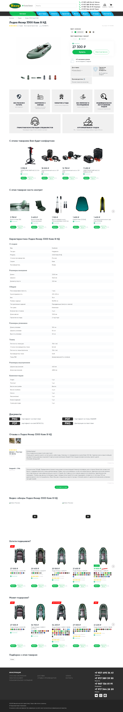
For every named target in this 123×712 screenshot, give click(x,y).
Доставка (42, 14)
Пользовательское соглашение (21, 680)
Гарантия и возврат (16, 678)
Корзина (111, 7)
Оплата (54, 14)
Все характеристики (31, 26)
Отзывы (96, 14)
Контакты (107, 14)
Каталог (23, 14)
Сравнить (105, 7)
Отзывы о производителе (46, 678)
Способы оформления (17, 676)
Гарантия (65, 14)
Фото (76, 14)
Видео (85, 14)
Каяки (12, 659)
